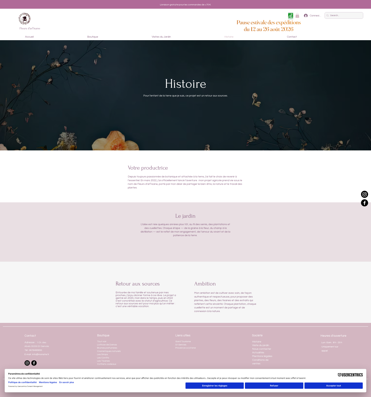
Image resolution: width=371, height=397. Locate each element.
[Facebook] (364, 202)
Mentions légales (262, 356)
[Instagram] (364, 194)
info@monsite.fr (40, 354)
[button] (297, 15)
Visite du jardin (260, 345)
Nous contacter (261, 349)
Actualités (258, 352)
